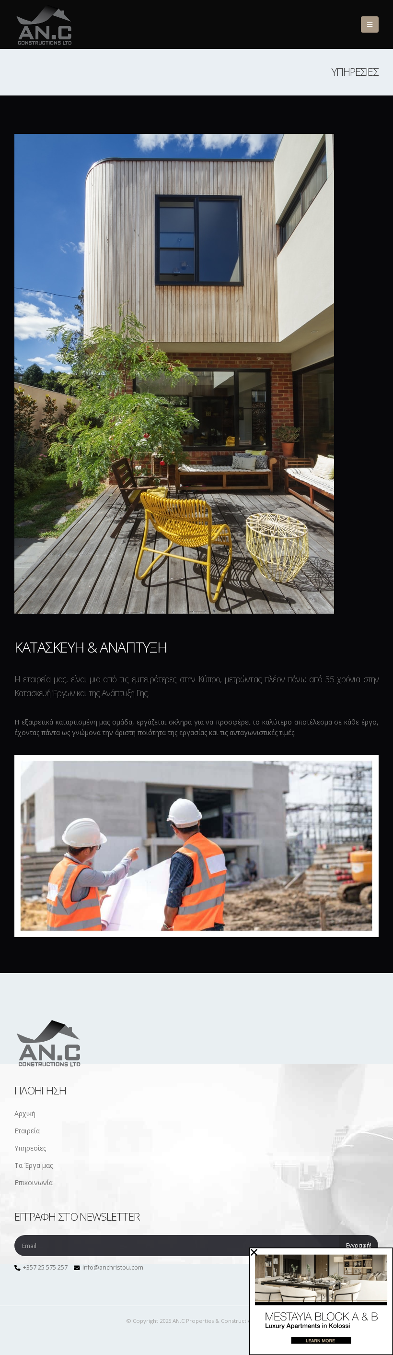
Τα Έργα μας (33, 1165)
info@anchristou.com (112, 1267)
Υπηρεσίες (30, 1148)
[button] (370, 24)
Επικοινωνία (33, 1182)
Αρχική (24, 1113)
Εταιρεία (27, 1130)
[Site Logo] (45, 24)
